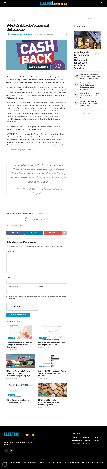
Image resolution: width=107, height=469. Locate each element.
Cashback (14, 226)
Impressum (99, 462)
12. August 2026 (12, 405)
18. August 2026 (44, 379)
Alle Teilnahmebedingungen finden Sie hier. (21, 150)
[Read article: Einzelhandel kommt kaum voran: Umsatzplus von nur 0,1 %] (52, 332)
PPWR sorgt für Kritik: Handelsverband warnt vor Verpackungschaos (48, 402)
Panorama (86, 444)
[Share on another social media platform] (64, 233)
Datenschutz (90, 462)
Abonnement (42, 462)
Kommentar (11, 251)
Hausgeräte (76, 444)
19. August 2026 (12, 379)
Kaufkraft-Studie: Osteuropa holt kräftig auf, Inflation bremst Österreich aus (19, 344)
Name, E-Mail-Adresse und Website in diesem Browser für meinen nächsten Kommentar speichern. (38, 297)
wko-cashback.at (12, 90)
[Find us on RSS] (11, 451)
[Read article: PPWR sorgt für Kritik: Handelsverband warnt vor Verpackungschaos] (52, 390)
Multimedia (86, 440)
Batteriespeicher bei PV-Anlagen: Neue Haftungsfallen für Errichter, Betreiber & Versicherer (82, 60)
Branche (14, 20)
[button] (4, 464)
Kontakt (59, 462)
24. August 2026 (44, 347)
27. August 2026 (12, 350)
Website (41, 287)
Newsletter (51, 462)
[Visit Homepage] (53, 3)
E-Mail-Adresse (12, 287)
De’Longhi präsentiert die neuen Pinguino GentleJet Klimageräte (88, 103)
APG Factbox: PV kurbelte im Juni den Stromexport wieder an (89, 95)
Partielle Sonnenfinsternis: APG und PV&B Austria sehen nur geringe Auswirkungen (90, 77)
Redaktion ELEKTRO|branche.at (22, 35)
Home (8, 20)
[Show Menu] (5, 3)
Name (9, 277)
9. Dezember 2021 (40, 35)
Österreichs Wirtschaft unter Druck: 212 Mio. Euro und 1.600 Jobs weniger (52, 373)
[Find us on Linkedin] (6, 451)
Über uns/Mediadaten (29, 462)
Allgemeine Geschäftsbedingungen (73, 462)
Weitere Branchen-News (37, 219)
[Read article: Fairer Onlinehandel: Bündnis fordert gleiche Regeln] (20, 390)
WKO (21, 226)
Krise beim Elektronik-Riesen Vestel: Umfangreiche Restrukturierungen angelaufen (19, 373)
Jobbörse (86, 437)
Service (96, 440)
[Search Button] (102, 3)
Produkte (97, 437)
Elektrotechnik (77, 440)
